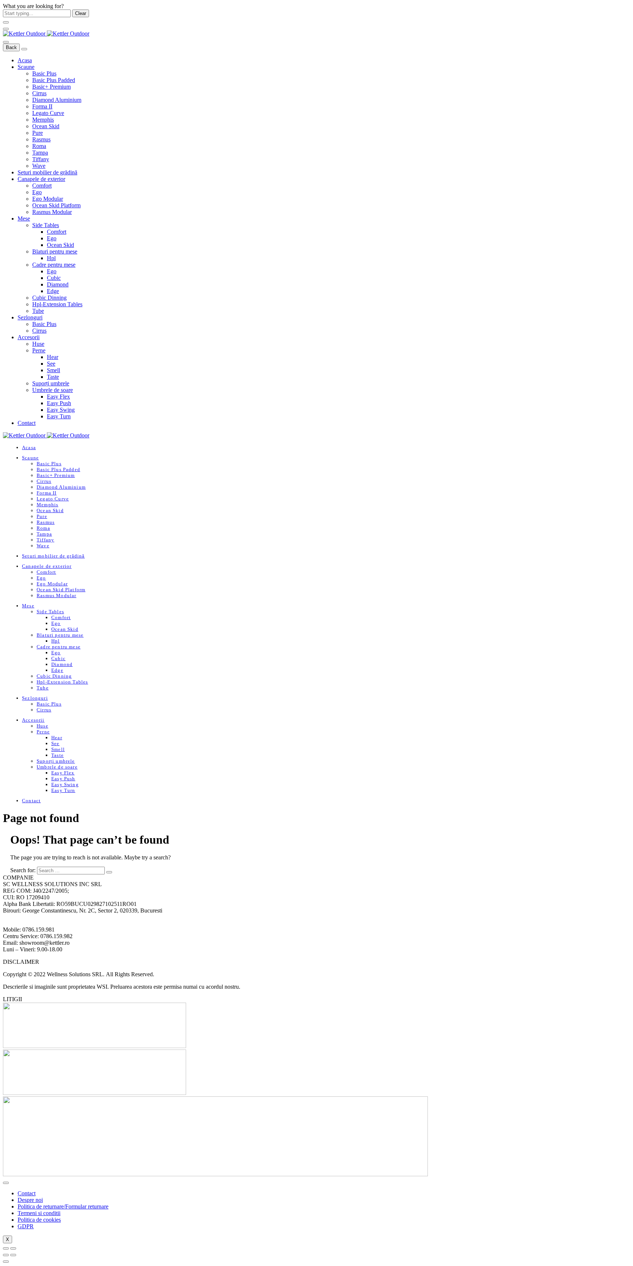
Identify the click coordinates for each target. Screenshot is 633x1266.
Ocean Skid (45, 126)
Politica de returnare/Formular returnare (63, 1206)
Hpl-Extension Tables (57, 304)
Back (11, 47)
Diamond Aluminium (56, 100)
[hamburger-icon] (6, 1183)
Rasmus (41, 139)
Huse (38, 344)
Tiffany (40, 159)
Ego (37, 192)
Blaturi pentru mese (54, 251)
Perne (38, 350)
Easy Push (59, 403)
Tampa (40, 152)
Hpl (51, 258)
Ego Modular (47, 199)
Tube (38, 311)
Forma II (42, 106)
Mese (24, 218)
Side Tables (45, 225)
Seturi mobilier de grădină (47, 172)
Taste (53, 377)
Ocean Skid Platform (56, 205)
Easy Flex (58, 396)
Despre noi (30, 1200)
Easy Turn (59, 416)
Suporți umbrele (50, 383)
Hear (52, 357)
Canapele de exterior (41, 179)
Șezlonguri (30, 317)
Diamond (58, 284)
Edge (53, 291)
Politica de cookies (39, 1220)
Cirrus (39, 93)
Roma (39, 146)
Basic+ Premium (51, 87)
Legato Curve (48, 113)
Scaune (26, 67)
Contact (27, 423)
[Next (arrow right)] (13, 1255)
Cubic (54, 278)
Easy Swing (61, 410)
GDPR (26, 1226)
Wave (38, 166)
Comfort (42, 185)
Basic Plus (44, 73)
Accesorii (29, 337)
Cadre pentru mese (53, 265)
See (51, 363)
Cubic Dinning (49, 298)
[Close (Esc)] (6, 1248)
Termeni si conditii (39, 1213)
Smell (53, 370)
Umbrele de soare (52, 390)
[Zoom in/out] (13, 1248)
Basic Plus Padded (53, 80)
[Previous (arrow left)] (6, 1255)
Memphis (43, 119)
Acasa (25, 60)
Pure (37, 133)
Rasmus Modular (52, 212)
